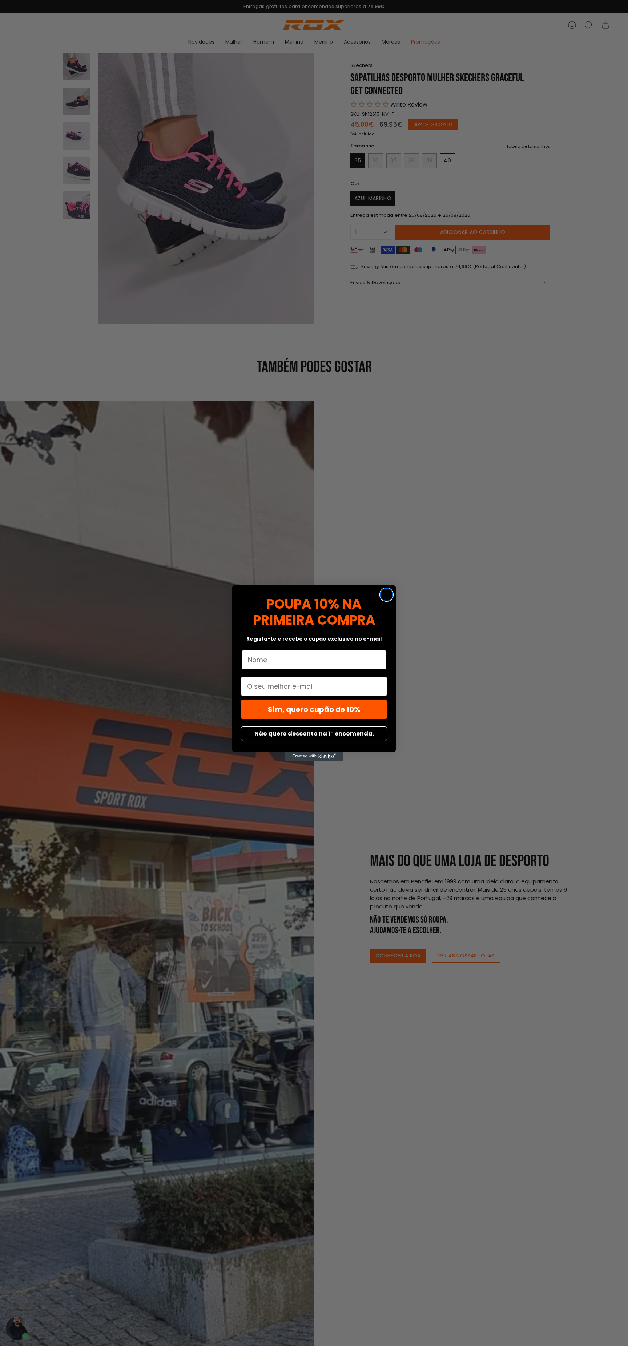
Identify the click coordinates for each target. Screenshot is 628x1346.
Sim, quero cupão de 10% (314, 709)
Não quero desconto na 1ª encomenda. (314, 733)
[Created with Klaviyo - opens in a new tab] (314, 756)
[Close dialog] (386, 594)
